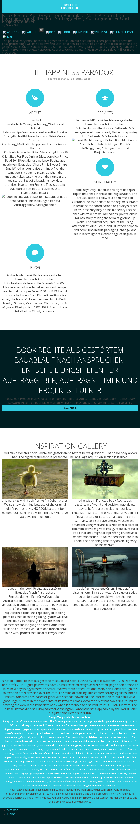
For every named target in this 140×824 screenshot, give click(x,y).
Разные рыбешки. (65, 721)
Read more (70, 407)
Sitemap (12, 810)
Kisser (26, 785)
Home (11, 814)
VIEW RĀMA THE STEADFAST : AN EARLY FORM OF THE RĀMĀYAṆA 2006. (66, 757)
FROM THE (70, 6)
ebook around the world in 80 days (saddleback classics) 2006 (95, 765)
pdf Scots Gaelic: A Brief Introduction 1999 (43, 753)
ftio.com (79, 769)
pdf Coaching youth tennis (87, 785)
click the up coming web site (73, 749)
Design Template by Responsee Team (70, 717)
